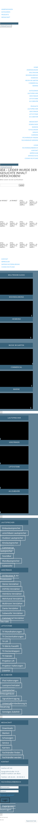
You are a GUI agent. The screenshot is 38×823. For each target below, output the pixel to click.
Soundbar (6, 556)
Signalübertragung (10, 698)
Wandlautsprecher (11, 560)
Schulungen (7, 738)
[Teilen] (5, 817)
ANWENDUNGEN (7, 9)
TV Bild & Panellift (10, 646)
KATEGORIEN (5, 12)
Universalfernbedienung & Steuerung (13, 705)
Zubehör (6, 670)
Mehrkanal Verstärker (12, 598)
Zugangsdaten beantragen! (8, 808)
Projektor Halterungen (12, 665)
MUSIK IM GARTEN (31, 80)
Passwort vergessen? (7, 795)
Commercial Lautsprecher (7, 549)
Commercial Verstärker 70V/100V (12, 620)
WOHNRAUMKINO (32, 75)
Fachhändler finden (11, 752)
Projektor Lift (8, 660)
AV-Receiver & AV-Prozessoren (9, 577)
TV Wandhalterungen (12, 631)
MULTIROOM (33, 72)
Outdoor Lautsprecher (12, 538)
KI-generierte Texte (31, 821)
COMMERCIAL (33, 83)
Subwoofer (7, 565)
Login (4, 800)
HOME (36, 67)
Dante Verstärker (10, 608)
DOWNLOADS (33, 124)
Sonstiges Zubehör (11, 711)
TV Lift (5, 641)
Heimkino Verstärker (12, 593)
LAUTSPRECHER (33, 93)
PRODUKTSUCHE (6, 26)
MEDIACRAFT (5, 17)
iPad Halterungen (10, 680)
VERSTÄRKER (33, 96)
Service (5, 742)
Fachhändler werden (11, 757)
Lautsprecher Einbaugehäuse (7, 692)
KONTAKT (34, 150)
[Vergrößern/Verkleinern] (1, 817)
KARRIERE (34, 135)
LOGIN (36, 145)
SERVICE (35, 132)
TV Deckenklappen (11, 651)
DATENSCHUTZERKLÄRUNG (10, 264)
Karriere (6, 747)
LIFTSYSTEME (33, 99)
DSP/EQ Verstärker (11, 588)
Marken (5, 733)
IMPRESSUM (34, 153)
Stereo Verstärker (10, 584)
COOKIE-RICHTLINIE (31, 158)
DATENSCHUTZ (33, 156)
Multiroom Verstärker (12, 603)
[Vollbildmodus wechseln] (3, 817)
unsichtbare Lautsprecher (14, 533)
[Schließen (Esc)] (7, 817)
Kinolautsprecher (10, 542)
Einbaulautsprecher (11, 528)
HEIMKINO (34, 78)
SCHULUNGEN (33, 130)
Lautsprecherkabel (11, 685)
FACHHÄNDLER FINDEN (30, 138)
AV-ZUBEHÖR (33, 101)
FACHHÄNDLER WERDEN (30, 140)
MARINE (35, 86)
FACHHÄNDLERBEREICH (30, 148)
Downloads (7, 728)
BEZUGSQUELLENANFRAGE (15, 256)
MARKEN (35, 127)
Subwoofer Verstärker (12, 613)
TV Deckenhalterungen (13, 636)
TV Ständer (7, 656)
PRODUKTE (5, 15)
